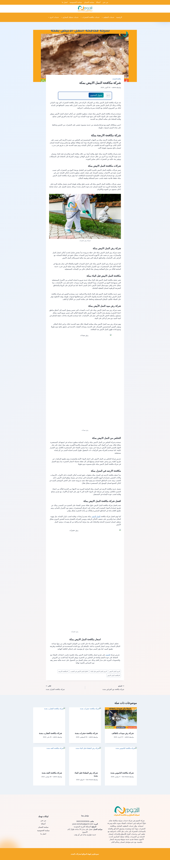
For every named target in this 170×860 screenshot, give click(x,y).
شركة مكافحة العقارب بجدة (50, 733)
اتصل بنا (65, 2)
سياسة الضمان (89, 2)
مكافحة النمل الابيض (113, 675)
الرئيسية (119, 17)
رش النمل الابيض (114, 671)
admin (114, 87)
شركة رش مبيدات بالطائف (123, 733)
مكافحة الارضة (63, 671)
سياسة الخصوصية (76, 2)
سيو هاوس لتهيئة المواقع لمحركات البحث (85, 854)
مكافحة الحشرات (116, 79)
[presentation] (121, 718)
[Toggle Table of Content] (107, 96)
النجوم (108, 655)
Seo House (125, 776)
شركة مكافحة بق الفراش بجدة (113, 687)
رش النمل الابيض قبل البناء (99, 671)
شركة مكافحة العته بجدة (52, 773)
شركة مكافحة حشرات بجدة (86, 733)
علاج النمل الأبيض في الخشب (79, 671)
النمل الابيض (96, 516)
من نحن (105, 2)
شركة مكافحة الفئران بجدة (55, 687)
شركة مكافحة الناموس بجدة (122, 773)
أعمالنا (98, 2)
